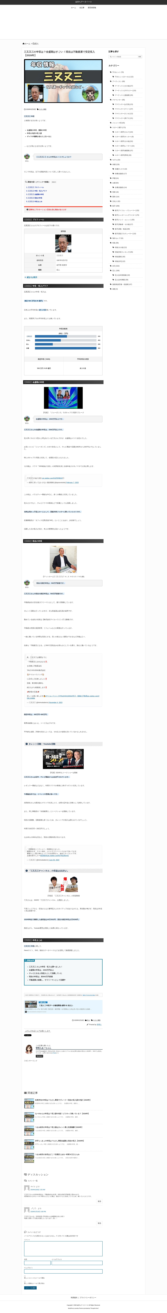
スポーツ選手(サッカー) (124, 136)
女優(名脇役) (121, 187)
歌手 (115, 206)
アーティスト (118, 81)
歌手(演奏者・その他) (124, 224)
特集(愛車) (120, 257)
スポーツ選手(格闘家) (124, 150)
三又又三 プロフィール (35, 187)
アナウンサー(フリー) (124, 109)
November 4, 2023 (55, 702)
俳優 (115, 164)
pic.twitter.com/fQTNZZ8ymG (58, 856)
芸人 (37, 44)
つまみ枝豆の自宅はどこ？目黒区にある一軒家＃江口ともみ (57, 1154)
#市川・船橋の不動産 (79, 696)
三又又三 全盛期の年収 (35, 194)
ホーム (27, 44)
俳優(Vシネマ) (121, 169)
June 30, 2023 (54, 860)
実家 (115, 192)
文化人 (116, 201)
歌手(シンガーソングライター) (127, 215)
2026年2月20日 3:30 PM (38, 1211)
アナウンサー (118, 100)
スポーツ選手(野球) (123, 155)
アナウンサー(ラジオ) (124, 113)
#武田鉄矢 (44, 856)
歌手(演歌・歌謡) (122, 229)
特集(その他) (121, 247)
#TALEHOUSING (65, 696)
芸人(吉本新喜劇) (122, 275)
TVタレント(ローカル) (124, 77)
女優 (115, 183)
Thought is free (94, 1308)
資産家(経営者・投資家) (122, 284)
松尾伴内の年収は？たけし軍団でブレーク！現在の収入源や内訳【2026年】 (63, 1100)
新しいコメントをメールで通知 (34, 1278)
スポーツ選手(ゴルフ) (124, 132)
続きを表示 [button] (32, 277)
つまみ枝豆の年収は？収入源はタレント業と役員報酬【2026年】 (59, 1127)
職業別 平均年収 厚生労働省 (89, 995)
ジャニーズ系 (118, 123)
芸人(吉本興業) (121, 280)
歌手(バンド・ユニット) (124, 220)
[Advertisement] (83, 24)
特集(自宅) (120, 261)
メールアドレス (57, 1259)
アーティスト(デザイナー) (125, 90)
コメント (27, 1239)
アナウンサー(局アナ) (124, 118)
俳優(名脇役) (121, 173)
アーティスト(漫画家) (124, 95)
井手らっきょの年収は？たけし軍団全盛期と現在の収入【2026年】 (60, 1141)
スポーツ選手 (119, 127)
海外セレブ (117, 238)
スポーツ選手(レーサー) (124, 146)
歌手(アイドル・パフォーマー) (127, 210)
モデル (116, 160)
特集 (115, 243)
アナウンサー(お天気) (124, 104)
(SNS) (40, 1056)
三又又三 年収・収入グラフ (36, 191)
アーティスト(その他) (124, 86)
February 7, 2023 (72, 482)
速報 (115, 289)
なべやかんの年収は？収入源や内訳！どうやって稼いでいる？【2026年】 (62, 1114)
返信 (99, 1201)
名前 (25, 1259)
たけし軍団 (42, 109)
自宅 (115, 266)
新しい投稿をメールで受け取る (34, 1283)
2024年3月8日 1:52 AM (37, 1189)
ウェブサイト (28, 1268)
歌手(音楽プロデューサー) (125, 233)
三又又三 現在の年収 (34, 198)
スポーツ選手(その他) (124, 141)
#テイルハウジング (52, 696)
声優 (115, 178)
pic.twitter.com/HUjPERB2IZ (52, 478)
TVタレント (118, 72)
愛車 (115, 196)
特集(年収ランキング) (124, 252)
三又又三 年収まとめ (34, 201)
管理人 (99, 1024)
